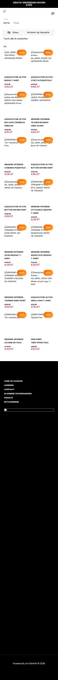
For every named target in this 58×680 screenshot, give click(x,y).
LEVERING (9, 385)
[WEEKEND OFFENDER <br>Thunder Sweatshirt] (15, 282)
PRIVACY (8, 397)
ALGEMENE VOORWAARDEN (18, 393)
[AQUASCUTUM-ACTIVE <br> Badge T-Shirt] (15, 62)
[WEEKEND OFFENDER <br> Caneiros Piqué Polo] (15, 149)
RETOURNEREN (11, 402)
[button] (53, 13)
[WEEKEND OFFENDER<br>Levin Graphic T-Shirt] (15, 237)
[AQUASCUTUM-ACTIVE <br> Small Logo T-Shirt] (42, 282)
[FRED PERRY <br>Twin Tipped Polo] (42, 324)
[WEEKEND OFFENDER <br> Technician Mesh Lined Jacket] (42, 104)
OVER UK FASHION (13, 381)
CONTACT (9, 389)
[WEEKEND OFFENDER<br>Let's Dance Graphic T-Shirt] (42, 191)
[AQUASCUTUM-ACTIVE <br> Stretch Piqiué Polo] (42, 62)
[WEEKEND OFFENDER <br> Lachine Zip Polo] (15, 324)
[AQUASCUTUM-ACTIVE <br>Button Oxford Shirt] (42, 149)
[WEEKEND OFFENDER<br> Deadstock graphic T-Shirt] (42, 237)
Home (6, 22)
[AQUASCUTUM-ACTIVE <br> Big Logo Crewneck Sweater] (15, 104)
